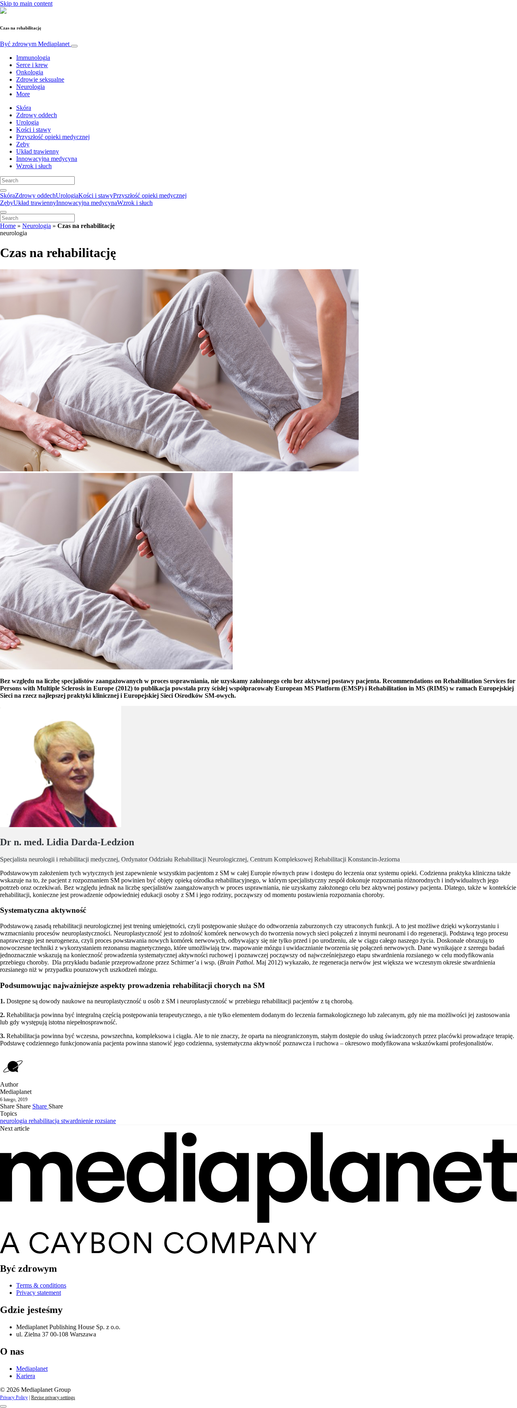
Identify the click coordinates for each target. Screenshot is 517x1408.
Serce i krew (32, 64)
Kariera (25, 1375)
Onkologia (29, 72)
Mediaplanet (32, 1368)
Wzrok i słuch (34, 166)
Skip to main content (26, 3)
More (23, 94)
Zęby (22, 144)
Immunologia (33, 57)
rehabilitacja (45, 1120)
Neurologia (30, 86)
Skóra (23, 107)
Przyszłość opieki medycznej (53, 136)
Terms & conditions (41, 1285)
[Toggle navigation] (74, 46)
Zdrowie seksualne (40, 79)
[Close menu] (3, 212)
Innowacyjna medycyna (46, 158)
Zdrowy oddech (36, 115)
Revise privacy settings (53, 1397)
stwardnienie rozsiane (88, 1120)
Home (8, 225)
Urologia (27, 122)
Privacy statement (38, 1292)
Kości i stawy (33, 129)
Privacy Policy (14, 1397)
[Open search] (3, 190)
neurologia (14, 1120)
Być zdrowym (34, 43)
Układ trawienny (37, 151)
